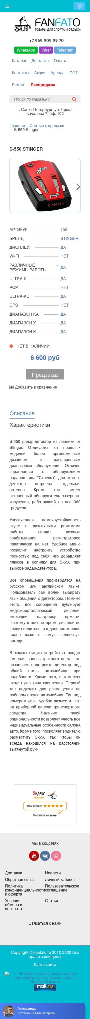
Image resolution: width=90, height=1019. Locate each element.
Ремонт (19, 85)
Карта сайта (45, 964)
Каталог (19, 60)
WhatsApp (26, 50)
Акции (40, 72)
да (63, 247)
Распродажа (43, 85)
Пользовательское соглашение (60, 888)
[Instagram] (56, 857)
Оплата (61, 60)
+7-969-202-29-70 (47, 41)
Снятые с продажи (47, 125)
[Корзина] (79, 6)
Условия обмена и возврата (13, 905)
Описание (22, 413)
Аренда (57, 72)
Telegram (65, 50)
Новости (53, 873)
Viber (46, 50)
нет (64, 256)
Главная (17, 125)
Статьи (51, 901)
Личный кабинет (60, 879)
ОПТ (74, 72)
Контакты (20, 72)
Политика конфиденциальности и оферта (20, 890)
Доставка (40, 60)
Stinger (69, 238)
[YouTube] (34, 857)
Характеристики (30, 424)
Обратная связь (19, 879)
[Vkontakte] (45, 857)
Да (63, 314)
